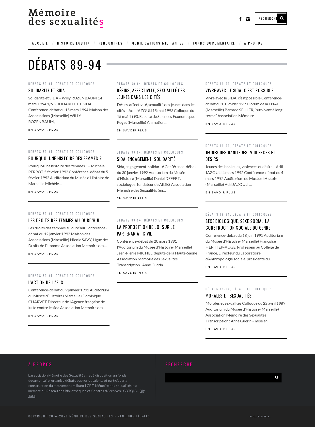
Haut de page (259, 416)
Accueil (40, 43)
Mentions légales (134, 416)
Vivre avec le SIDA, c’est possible (239, 90)
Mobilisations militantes (158, 43)
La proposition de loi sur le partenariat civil (146, 230)
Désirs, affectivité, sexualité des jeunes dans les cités (151, 93)
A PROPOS (253, 43)
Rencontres (111, 43)
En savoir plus (43, 129)
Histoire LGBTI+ (73, 43)
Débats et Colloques (75, 83)
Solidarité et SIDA (46, 90)
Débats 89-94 (40, 83)
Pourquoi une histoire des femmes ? (65, 158)
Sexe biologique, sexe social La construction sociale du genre (237, 224)
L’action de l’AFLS (45, 282)
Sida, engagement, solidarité (146, 159)
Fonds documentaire (214, 43)
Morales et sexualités (228, 295)
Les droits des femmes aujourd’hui (63, 220)
